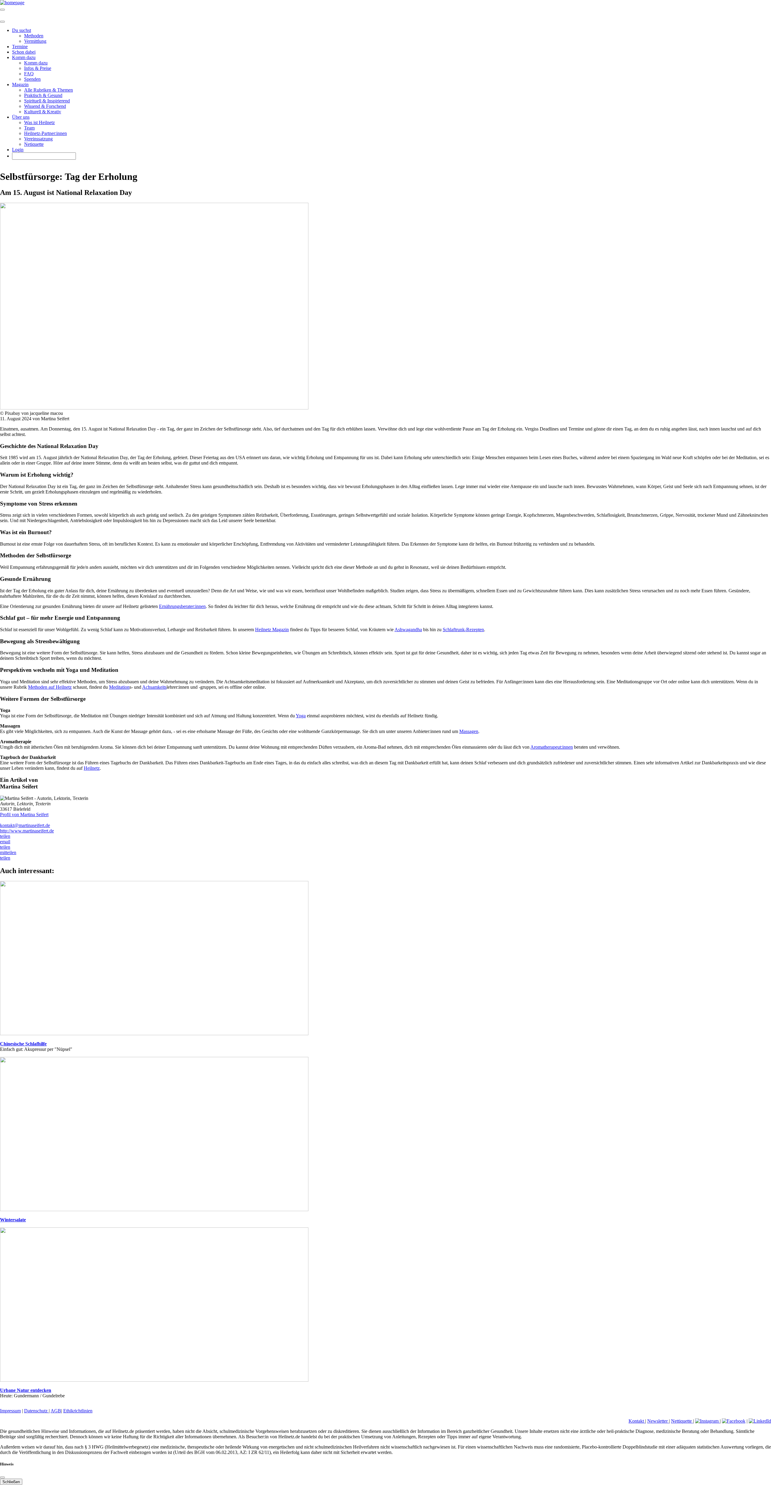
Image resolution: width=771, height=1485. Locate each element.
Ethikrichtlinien (77, 1410)
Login (17, 149)
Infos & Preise (37, 68)
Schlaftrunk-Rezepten (463, 629)
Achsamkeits (154, 687)
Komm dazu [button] (24, 57)
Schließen (11, 1482)
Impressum (10, 1410)
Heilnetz (92, 768)
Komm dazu (36, 62)
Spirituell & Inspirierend (47, 100)
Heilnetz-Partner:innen (45, 133)
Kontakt (637, 1421)
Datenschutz (36, 1410)
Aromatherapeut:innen (551, 747)
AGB (56, 1410)
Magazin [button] (20, 84)
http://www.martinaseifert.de (27, 830)
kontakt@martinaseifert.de (25, 825)
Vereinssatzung (38, 138)
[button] (5, 836)
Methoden (33, 35)
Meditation (119, 687)
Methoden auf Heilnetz (50, 687)
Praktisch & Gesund (43, 95)
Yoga (301, 715)
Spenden (32, 79)
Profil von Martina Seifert (24, 814)
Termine (20, 46)
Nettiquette (682, 1421)
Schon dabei (24, 52)
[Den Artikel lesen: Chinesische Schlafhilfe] (154, 1033)
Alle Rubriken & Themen (48, 89)
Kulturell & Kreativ (42, 111)
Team (29, 127)
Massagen (468, 731)
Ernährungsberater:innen (182, 606)
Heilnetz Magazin (272, 629)
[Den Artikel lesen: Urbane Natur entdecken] (154, 1380)
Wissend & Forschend (45, 106)
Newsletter (658, 1421)
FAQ (29, 73)
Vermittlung (35, 41)
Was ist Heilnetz (39, 122)
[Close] (2, 22)
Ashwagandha (408, 629)
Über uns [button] (21, 117)
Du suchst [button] (21, 30)
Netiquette (34, 144)
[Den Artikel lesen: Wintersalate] (154, 1209)
